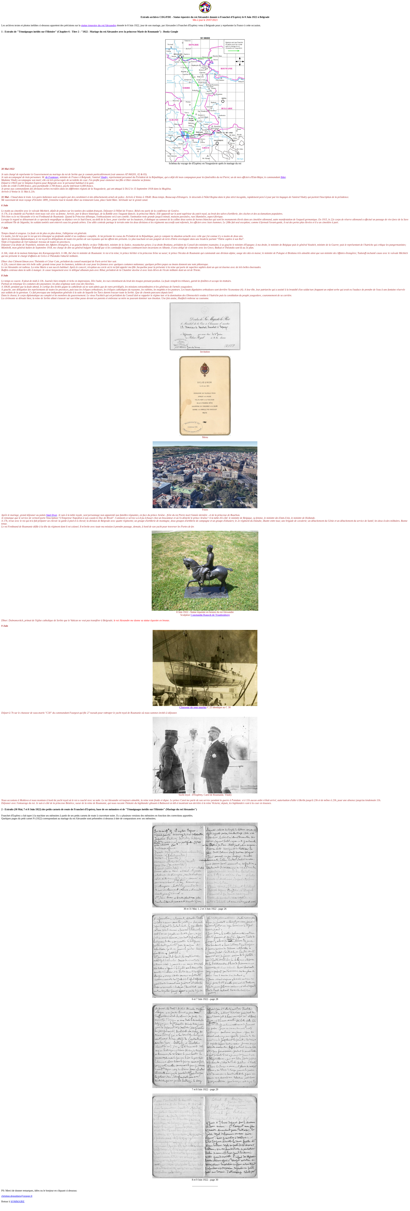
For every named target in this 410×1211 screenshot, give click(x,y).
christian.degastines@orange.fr (16, 1196)
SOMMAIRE (18, 1201)
